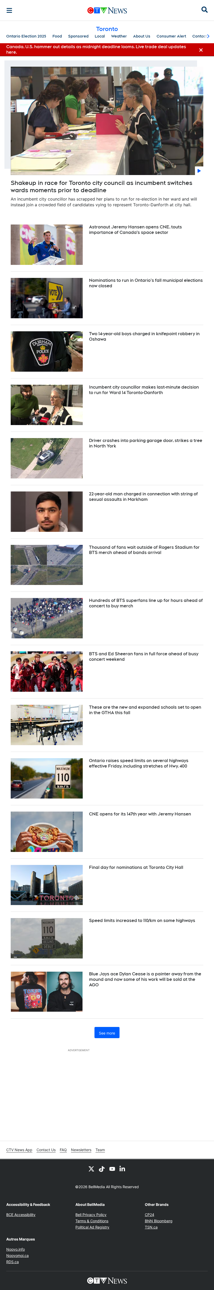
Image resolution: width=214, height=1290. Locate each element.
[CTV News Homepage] (107, 10)
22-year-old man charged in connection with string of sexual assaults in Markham (143, 496)
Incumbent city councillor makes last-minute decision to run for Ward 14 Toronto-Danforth (144, 390)
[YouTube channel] (112, 1169)
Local (100, 36)
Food (57, 36)
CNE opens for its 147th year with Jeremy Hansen (140, 814)
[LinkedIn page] (123, 1169)
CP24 (149, 1214)
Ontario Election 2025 (26, 36)
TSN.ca (151, 1227)
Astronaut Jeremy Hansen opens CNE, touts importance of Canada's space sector (135, 230)
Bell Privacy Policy (90, 1214)
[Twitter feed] (91, 1169)
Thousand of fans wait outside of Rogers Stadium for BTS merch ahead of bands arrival (144, 550)
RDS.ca (12, 1262)
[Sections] (9, 10)
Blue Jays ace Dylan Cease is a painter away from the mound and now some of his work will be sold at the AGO (145, 979)
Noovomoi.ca (17, 1255)
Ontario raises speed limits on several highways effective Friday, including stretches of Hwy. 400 (138, 763)
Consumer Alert (171, 36)
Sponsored (78, 36)
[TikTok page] (102, 1169)
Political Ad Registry (92, 1227)
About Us (141, 36)
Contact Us (46, 1150)
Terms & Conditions (91, 1221)
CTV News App (19, 1150)
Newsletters (81, 1150)
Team (100, 1150)
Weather (119, 36)
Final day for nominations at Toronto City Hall (136, 867)
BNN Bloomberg (159, 1221)
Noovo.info (15, 1249)
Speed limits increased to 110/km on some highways (142, 920)
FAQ (63, 1150)
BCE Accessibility (20, 1214)
